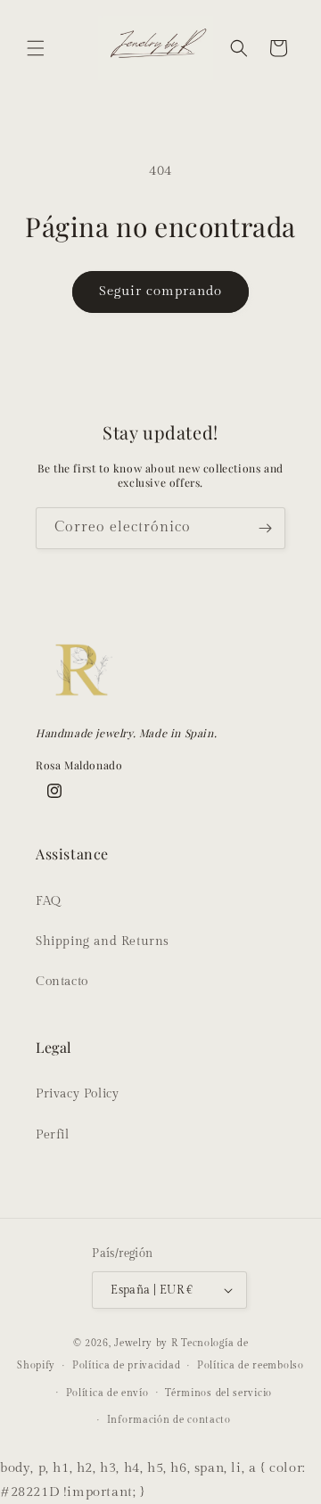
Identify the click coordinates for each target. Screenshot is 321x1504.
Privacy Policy (77, 1094)
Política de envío (107, 1393)
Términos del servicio (218, 1393)
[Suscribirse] (264, 528)
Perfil (53, 1135)
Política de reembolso (250, 1365)
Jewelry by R (145, 1343)
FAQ (49, 901)
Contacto (62, 981)
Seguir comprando (160, 291)
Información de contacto (169, 1420)
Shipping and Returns (102, 941)
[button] (35, 48)
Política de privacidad (126, 1365)
